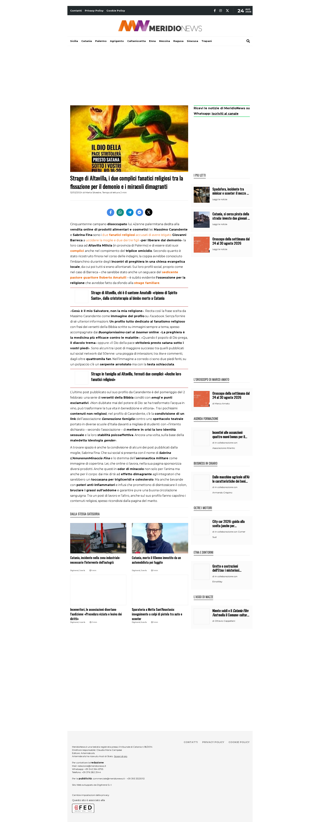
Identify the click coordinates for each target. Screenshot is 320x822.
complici (77, 251)
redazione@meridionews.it (92, 766)
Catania (86, 41)
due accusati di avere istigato (136, 235)
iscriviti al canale (225, 113)
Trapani (206, 41)
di (213, 403)
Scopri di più (120, 756)
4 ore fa (82, 622)
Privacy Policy (94, 10)
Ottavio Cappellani (225, 620)
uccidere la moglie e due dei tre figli (112, 240)
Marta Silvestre (93, 192)
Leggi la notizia (219, 199)
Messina (164, 41)
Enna (152, 41)
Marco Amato (222, 403)
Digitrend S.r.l (104, 784)
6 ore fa (144, 622)
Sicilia (74, 41)
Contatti (76, 10)
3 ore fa (82, 570)
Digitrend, (74, 570)
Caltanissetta (136, 41)
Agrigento (117, 41)
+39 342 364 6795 (93, 769)
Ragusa (178, 41)
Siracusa (192, 41)
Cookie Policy (115, 10)
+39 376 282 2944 (91, 772)
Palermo (101, 41)
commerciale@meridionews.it (109, 778)
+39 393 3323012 (136, 778)
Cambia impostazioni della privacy (90, 795)
